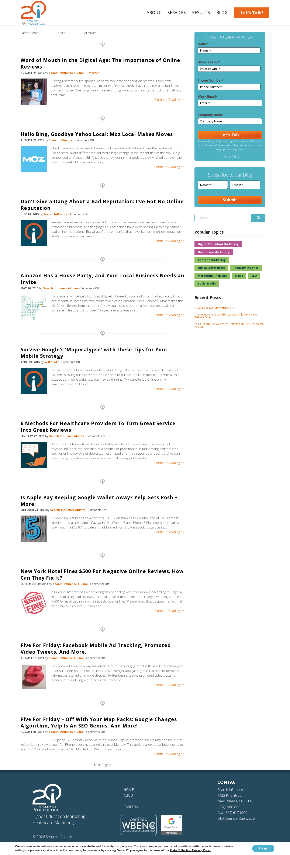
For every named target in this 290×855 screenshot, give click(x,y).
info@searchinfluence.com (237, 818)
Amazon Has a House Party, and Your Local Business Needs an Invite (102, 278)
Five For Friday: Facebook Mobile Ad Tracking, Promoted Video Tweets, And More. (96, 648)
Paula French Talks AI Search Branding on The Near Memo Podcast (229, 325)
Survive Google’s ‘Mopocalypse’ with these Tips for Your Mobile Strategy (94, 352)
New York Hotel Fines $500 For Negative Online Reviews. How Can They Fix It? (102, 574)
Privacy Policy (230, 156)
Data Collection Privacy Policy (190, 850)
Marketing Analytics (212, 276)
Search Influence (61, 140)
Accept (263, 848)
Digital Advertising (211, 268)
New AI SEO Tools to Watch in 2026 (215, 308)
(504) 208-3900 (229, 807)
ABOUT (129, 795)
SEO (254, 276)
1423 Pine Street (229, 795)
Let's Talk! (252, 12)
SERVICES (131, 801)
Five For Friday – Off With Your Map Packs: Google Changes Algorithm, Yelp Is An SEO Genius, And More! (99, 722)
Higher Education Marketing (218, 244)
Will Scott (52, 362)
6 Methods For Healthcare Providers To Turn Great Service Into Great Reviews (98, 426)
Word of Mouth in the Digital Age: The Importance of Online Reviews (100, 63)
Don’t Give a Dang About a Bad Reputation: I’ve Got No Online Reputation (102, 204)
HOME (129, 789)
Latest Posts (30, 33)
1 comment (93, 73)
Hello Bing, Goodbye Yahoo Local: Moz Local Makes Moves (97, 134)
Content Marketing (212, 260)
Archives (90, 33)
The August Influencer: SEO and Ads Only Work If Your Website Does (226, 316)
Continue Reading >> (169, 99)
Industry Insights (246, 268)
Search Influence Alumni (66, 73)
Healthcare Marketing (213, 252)
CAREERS (131, 807)
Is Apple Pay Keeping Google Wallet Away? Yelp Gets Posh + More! (99, 500)
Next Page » (102, 764)
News (239, 276)
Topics (60, 33)
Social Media (207, 283)
